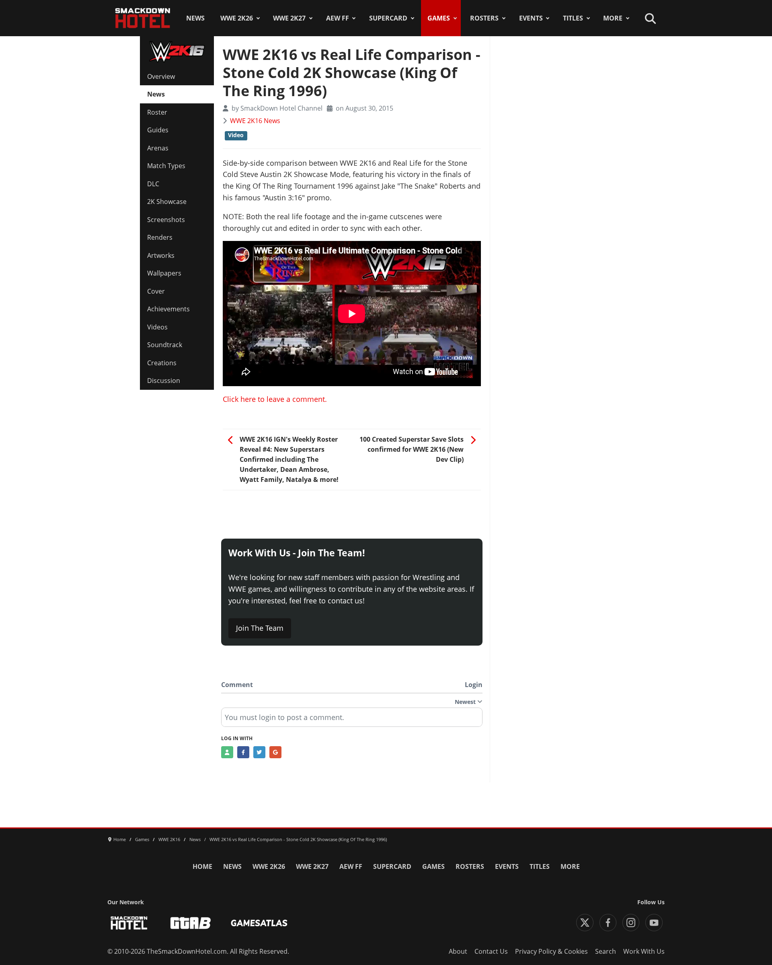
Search (605, 951)
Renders (159, 237)
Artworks (161, 255)
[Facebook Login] (243, 752)
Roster (157, 112)
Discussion (163, 380)
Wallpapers (164, 273)
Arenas (157, 148)
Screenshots (166, 219)
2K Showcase (167, 201)
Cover (156, 291)
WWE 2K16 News (255, 120)
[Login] (227, 752)
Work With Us (644, 951)
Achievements (168, 309)
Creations (162, 362)
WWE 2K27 (289, 18)
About (458, 951)
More (612, 18)
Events (531, 18)
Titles (573, 18)
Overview (161, 76)
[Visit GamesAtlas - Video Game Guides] (259, 923)
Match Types (166, 165)
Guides (157, 130)
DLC (153, 183)
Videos (157, 327)
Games (438, 18)
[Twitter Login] (259, 752)
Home (202, 866)
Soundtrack (164, 344)
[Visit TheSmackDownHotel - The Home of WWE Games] (129, 923)
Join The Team (259, 628)
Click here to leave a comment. (275, 399)
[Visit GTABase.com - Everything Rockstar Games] (190, 923)
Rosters (484, 18)
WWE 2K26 (236, 18)
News (195, 18)
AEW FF (337, 18)
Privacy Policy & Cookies (551, 951)
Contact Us (491, 951)
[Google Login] (275, 752)
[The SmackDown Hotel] (142, 18)
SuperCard (388, 18)
